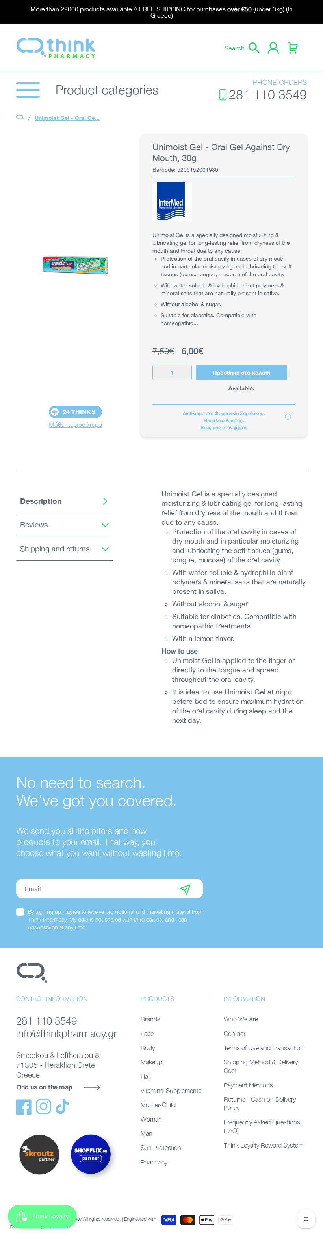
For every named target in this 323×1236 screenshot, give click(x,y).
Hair (146, 1076)
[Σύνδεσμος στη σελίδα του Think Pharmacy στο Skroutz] (39, 1175)
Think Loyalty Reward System (263, 1145)
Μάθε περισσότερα (75, 424)
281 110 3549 (268, 94)
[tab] (64, 501)
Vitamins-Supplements (171, 1090)
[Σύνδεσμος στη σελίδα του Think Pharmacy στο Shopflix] (91, 1180)
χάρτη (240, 427)
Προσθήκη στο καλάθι (241, 372)
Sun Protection (161, 1147)
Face (147, 1033)
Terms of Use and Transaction (264, 1047)
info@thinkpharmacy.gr (66, 1033)
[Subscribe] (185, 888)
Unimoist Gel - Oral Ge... (67, 117)
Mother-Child (158, 1104)
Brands (150, 1019)
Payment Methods (248, 1085)
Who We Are (241, 1019)
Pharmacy (154, 1162)
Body (148, 1047)
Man (146, 1133)
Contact (234, 1033)
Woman (151, 1119)
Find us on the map (44, 1087)
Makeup (151, 1061)
